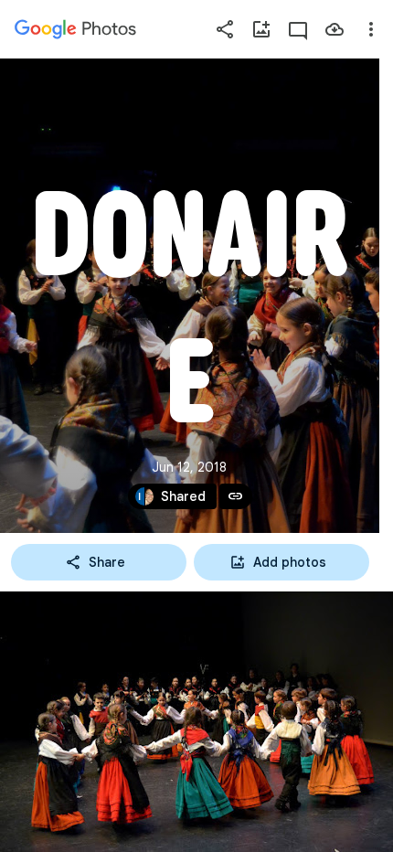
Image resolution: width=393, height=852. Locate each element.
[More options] (371, 29)
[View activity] (298, 29)
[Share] (225, 29)
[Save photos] (334, 29)
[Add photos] (261, 29)
